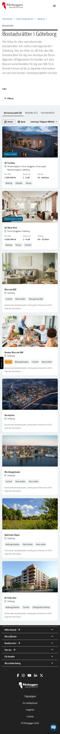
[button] (53, 727)
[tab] (12, 113)
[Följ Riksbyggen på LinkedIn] (35, 675)
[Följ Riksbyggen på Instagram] (23, 675)
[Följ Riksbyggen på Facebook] (18, 675)
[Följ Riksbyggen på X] (41, 675)
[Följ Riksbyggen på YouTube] (29, 675)
